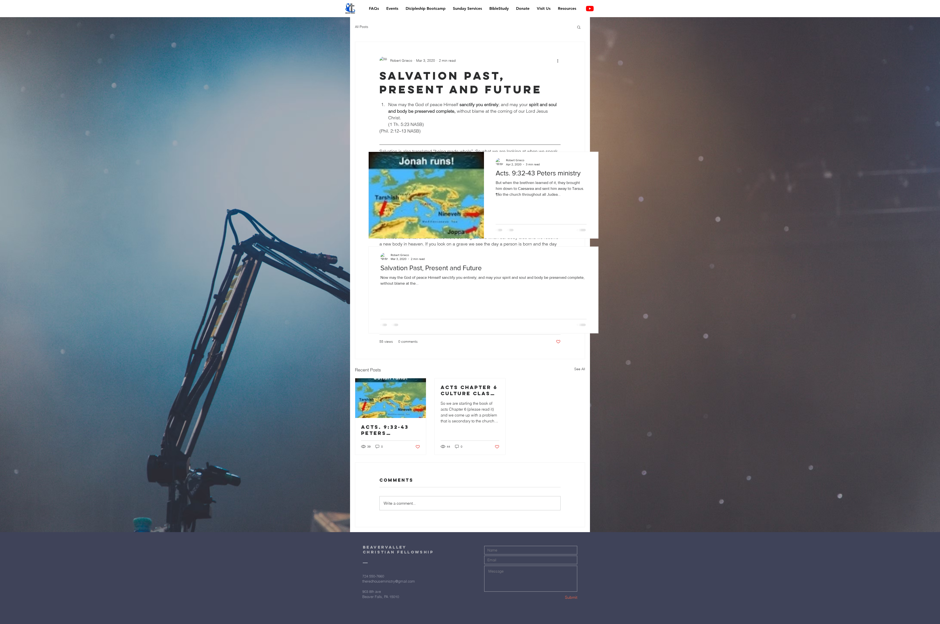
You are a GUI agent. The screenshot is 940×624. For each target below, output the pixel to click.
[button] (578, 27)
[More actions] (558, 60)
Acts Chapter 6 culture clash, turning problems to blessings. (469, 390)
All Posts (361, 26)
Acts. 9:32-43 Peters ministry (385, 430)
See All (579, 369)
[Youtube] (589, 8)
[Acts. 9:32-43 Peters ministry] (390, 398)
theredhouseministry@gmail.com (388, 581)
